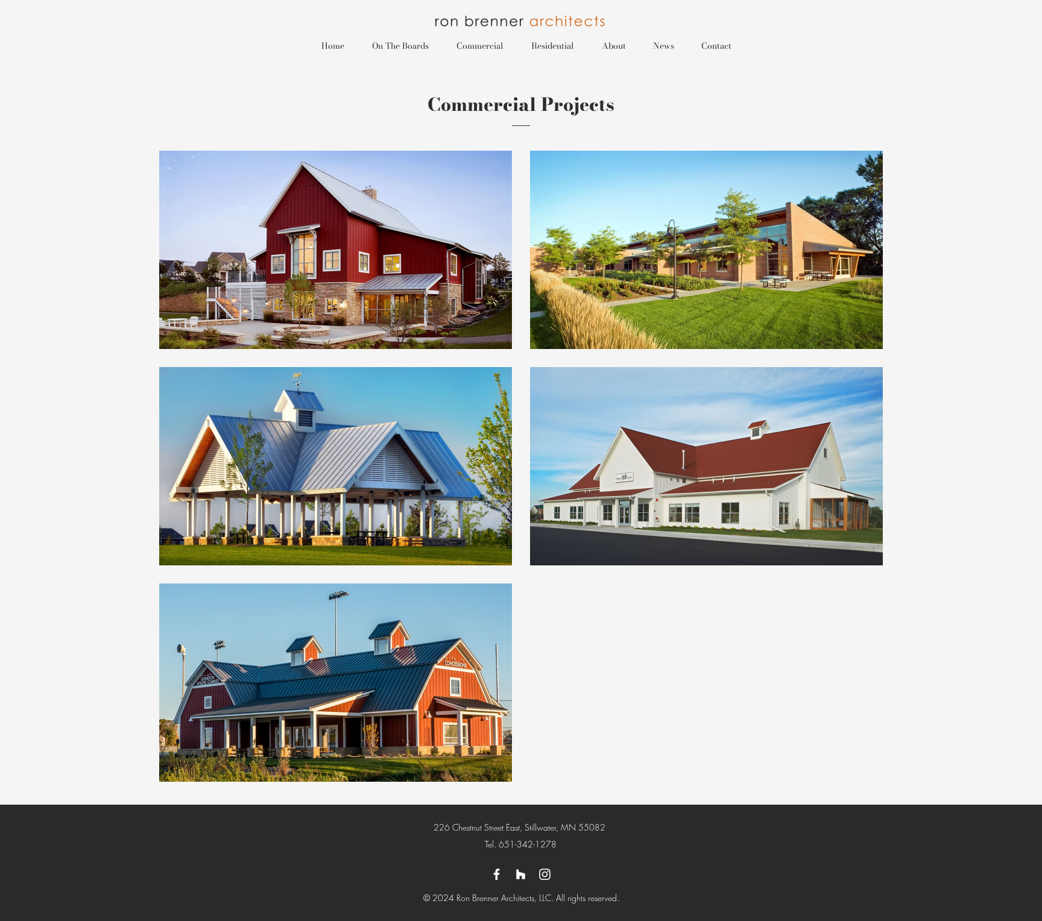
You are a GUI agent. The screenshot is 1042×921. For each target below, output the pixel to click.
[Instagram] (544, 874)
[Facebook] (496, 874)
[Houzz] (520, 874)
